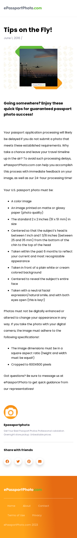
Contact (43, 506)
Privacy (37, 515)
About (27, 506)
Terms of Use (16, 515)
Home (11, 506)
